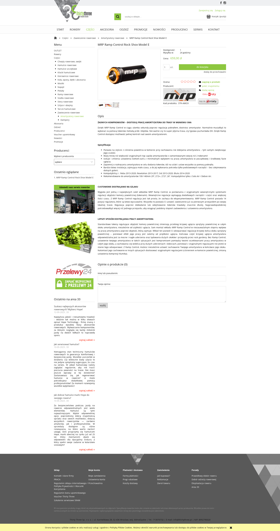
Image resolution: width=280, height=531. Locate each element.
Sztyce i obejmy (65, 105)
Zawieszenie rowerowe (69, 112)
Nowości (58, 138)
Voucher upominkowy (64, 134)
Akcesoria (58, 123)
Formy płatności (130, 475)
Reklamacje (162, 479)
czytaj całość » (87, 340)
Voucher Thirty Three (64, 496)
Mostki (61, 83)
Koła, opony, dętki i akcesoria (72, 79)
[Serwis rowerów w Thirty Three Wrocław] (74, 201)
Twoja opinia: (104, 284)
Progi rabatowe (130, 479)
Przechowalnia (95, 483)
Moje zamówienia (96, 475)
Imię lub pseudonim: (108, 273)
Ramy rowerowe (65, 94)
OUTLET (58, 50)
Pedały (61, 90)
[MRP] (179, 94)
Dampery (65, 119)
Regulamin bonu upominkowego (70, 492)
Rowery (57, 54)
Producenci (59, 130)
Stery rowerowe (65, 101)
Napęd (61, 87)
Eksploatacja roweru (201, 483)
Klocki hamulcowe (66, 72)
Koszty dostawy (130, 483)
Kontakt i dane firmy (64, 475)
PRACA (57, 479)
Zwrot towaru (163, 483)
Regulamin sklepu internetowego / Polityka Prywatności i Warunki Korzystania (71, 486)
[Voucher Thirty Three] (74, 236)
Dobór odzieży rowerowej (204, 479)
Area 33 (195, 487)
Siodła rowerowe (66, 98)
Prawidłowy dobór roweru (204, 475)
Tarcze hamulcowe (67, 109)
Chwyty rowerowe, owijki (69, 61)
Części (57, 57)
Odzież (57, 127)
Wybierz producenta (64, 156)
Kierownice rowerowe (68, 76)
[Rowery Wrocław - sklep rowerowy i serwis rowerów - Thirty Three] (56, 38)
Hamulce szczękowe (67, 68)
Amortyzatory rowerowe (72, 116)
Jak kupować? (163, 475)
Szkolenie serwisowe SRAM (67, 500)
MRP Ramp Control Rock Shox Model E (74, 177)
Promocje (58, 141)
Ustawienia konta (96, 479)
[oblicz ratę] (209, 95)
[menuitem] (60, 29)
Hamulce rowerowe (67, 65)
